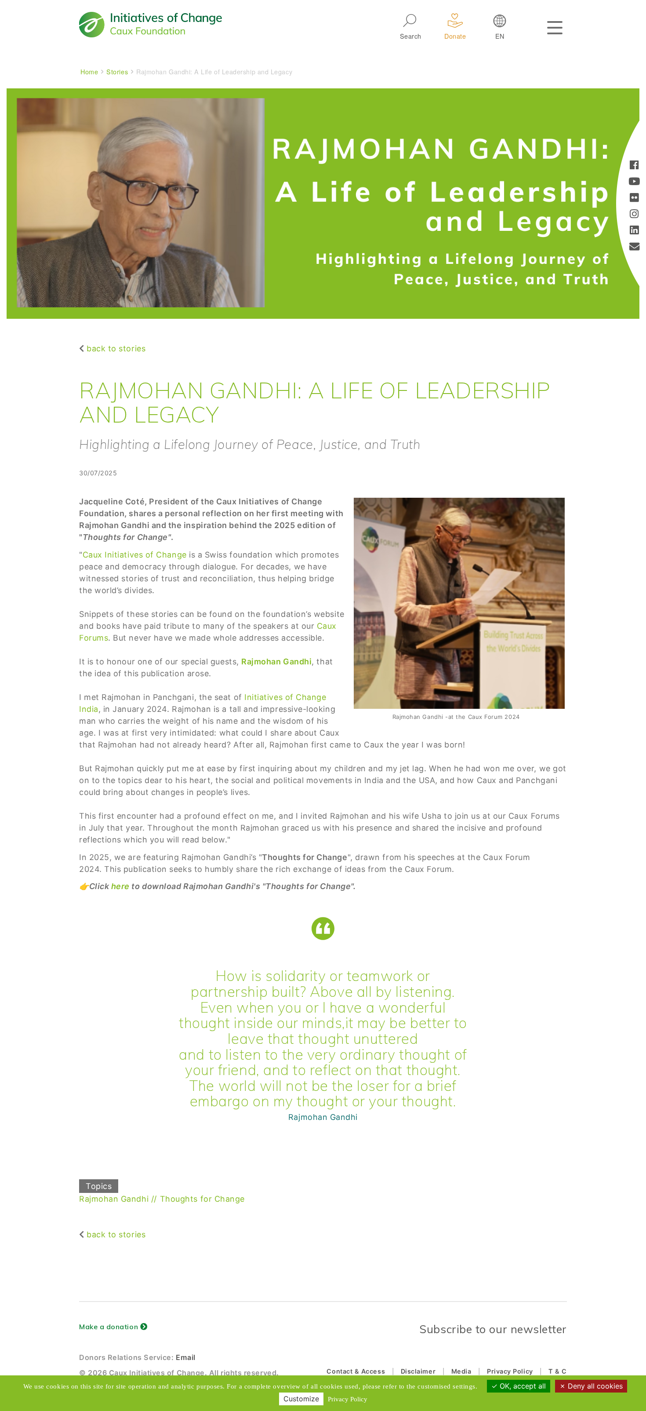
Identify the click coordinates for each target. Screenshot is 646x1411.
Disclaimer (418, 1371)
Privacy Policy (510, 1371)
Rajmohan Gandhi (114, 1198)
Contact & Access (356, 1371)
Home (89, 71)
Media (461, 1371)
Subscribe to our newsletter (493, 1329)
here (120, 886)
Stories (117, 71)
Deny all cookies (594, 1386)
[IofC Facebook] (634, 166)
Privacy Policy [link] (347, 1399)
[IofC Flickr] (634, 198)
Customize (301, 1398)
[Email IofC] (634, 247)
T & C (557, 1371)
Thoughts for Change (202, 1198)
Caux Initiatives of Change (135, 554)
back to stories (116, 348)
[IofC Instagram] (634, 214)
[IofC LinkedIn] (634, 231)
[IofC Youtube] (634, 182)
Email (186, 1357)
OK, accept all (521, 1386)
